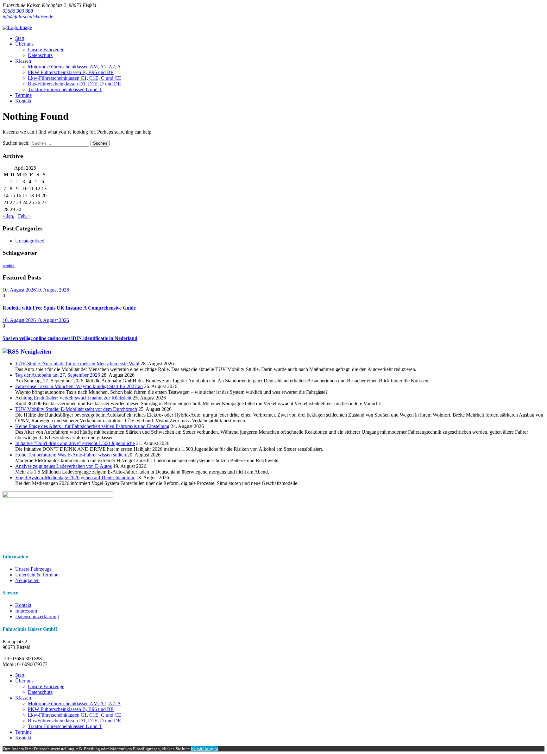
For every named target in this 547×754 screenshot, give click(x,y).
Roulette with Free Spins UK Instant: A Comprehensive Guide (69, 308)
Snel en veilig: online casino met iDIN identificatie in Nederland (70, 338)
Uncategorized (29, 240)
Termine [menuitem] (23, 732)
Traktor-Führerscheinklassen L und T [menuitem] (65, 726)
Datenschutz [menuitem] (40, 692)
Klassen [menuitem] (23, 698)
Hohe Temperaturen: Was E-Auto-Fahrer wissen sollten (70, 454)
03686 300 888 (18, 11)
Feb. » (24, 216)
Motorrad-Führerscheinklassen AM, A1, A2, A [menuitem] (74, 703)
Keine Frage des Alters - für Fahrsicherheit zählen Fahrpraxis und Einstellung (92, 426)
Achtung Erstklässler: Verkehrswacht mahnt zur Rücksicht (73, 397)
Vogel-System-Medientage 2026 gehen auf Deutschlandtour (75, 477)
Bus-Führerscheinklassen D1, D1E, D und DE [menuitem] (74, 720)
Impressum (26, 610)
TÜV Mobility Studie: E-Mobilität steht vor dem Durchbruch (76, 409)
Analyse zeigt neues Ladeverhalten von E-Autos (63, 466)
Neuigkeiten (36, 351)
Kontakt (23, 605)
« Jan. (8, 216)
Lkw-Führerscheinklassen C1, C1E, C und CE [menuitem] (74, 715)
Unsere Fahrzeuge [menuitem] (46, 686)
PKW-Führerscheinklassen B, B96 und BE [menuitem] (71, 709)
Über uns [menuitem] (24, 680)
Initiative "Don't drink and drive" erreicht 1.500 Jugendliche (75, 443)
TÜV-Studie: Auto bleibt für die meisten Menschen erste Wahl (77, 363)
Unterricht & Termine (36, 574)
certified (9, 265)
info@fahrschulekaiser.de (28, 16)
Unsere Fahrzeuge (33, 569)
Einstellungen (204, 748)
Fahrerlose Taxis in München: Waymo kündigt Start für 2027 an (79, 386)
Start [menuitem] (19, 675)
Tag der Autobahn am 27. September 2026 (57, 375)
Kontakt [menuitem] (23, 737)
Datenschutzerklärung (37, 616)
